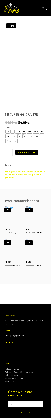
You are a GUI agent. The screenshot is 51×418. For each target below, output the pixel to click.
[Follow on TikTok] (11, 348)
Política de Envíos (12, 369)
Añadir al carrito (27, 152)
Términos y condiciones (14, 378)
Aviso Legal (9, 381)
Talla (7, 127)
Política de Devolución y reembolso (19, 372)
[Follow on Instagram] (6, 348)
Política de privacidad (13, 375)
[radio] (8, 131)
